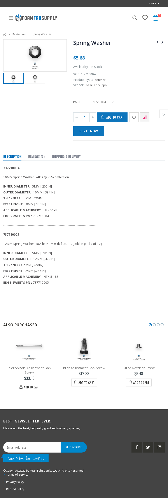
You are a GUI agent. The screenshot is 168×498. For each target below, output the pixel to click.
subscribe (73, 447)
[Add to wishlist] (134, 117)
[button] (150, 324)
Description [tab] (12, 156)
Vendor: (78, 85)
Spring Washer (92, 42)
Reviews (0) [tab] (36, 156)
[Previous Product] (157, 41)
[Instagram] (159, 447)
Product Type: (83, 80)
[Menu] (11, 18)
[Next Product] (162, 41)
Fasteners (19, 34)
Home (5, 34)
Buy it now (88, 131)
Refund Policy (15, 489)
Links (152, 3)
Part (76, 102)
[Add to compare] (144, 117)
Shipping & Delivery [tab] (65, 156)
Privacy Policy (15, 482)
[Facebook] (136, 447)
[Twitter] (148, 447)
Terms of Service (17, 474)
